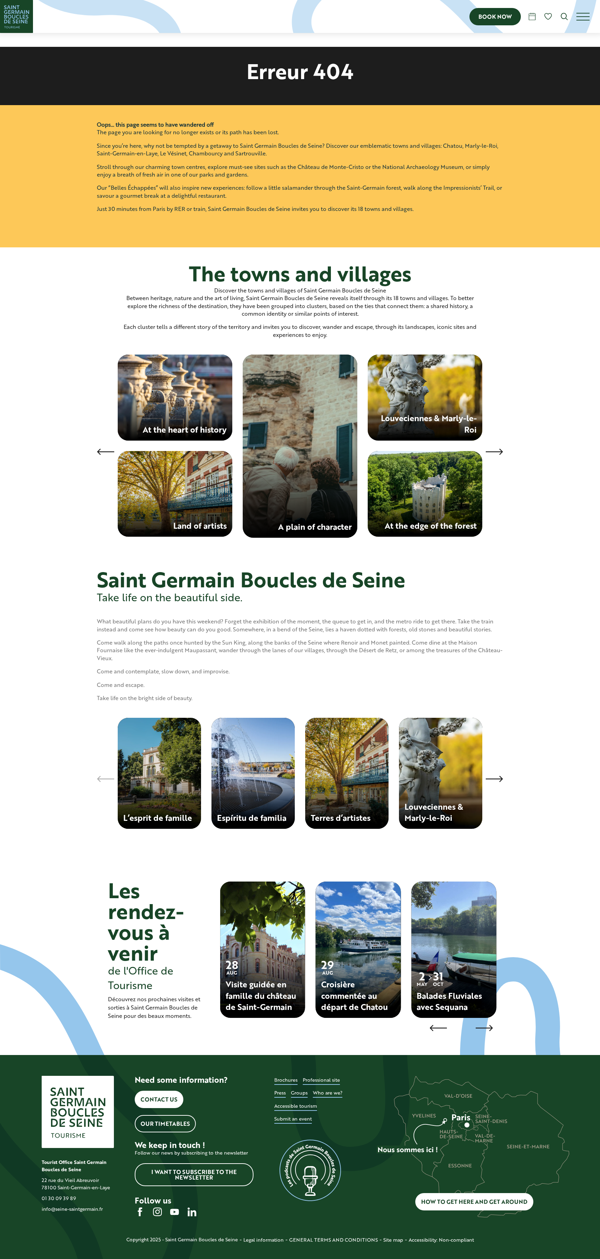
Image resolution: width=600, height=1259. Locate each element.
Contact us (159, 1099)
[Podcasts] (310, 1170)
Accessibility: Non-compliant (441, 1239)
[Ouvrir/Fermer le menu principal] (588, 16)
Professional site (321, 1080)
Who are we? (327, 1092)
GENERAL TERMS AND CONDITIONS (333, 1239)
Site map (393, 1239)
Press (280, 1092)
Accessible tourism (295, 1106)
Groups (299, 1092)
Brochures (286, 1080)
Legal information (263, 1239)
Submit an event (293, 1118)
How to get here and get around (474, 1202)
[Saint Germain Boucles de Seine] (16, 16)
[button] (564, 16)
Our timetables (165, 1124)
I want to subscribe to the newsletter (193, 1174)
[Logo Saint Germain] (78, 1112)
